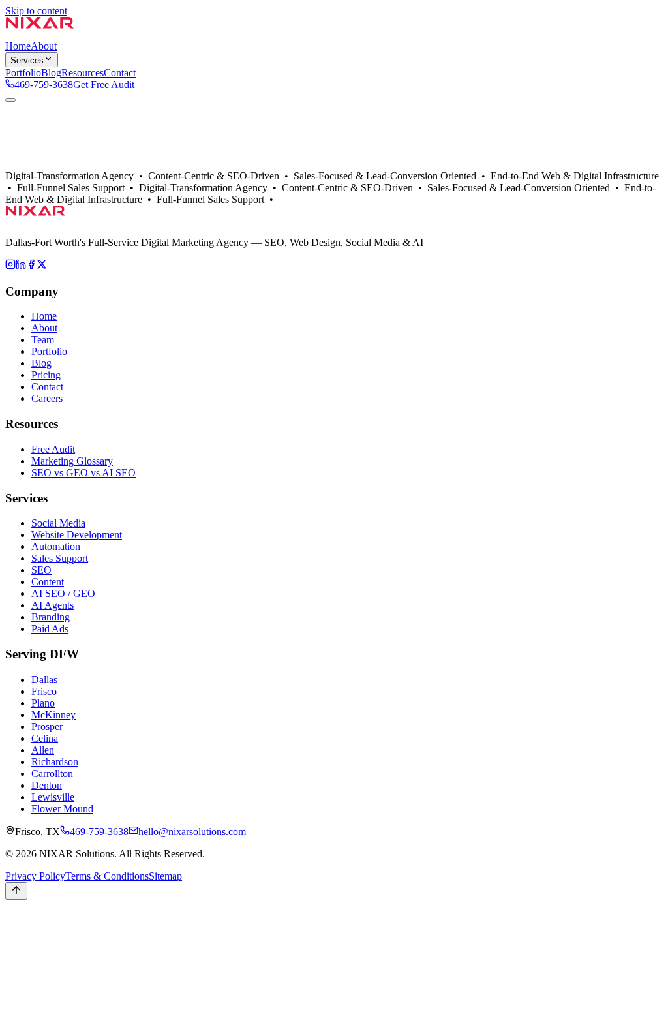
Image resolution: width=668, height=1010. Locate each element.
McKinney (53, 714)
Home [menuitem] (18, 46)
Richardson (54, 761)
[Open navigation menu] (10, 100)
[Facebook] (31, 265)
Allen (42, 750)
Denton (46, 785)
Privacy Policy (35, 875)
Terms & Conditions (107, 875)
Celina (44, 738)
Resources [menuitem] (82, 72)
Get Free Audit (103, 84)
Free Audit (53, 449)
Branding (50, 616)
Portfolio (75, 177)
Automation (55, 546)
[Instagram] (10, 265)
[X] (42, 265)
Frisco (44, 691)
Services (27, 60)
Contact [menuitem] (120, 72)
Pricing (46, 374)
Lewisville (52, 797)
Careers (47, 398)
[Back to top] (16, 891)
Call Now (25, 933)
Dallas (44, 177)
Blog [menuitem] (51, 72)
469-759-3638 (43, 84)
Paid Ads (49, 628)
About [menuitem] (44, 46)
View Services (95, 165)
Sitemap (165, 875)
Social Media (58, 522)
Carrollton (52, 773)
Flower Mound (62, 808)
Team (42, 339)
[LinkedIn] (21, 265)
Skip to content (36, 10)
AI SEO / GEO (63, 593)
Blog (41, 363)
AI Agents (52, 605)
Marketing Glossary (72, 461)
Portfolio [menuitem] (23, 72)
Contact (109, 177)
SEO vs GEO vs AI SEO (83, 472)
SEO (41, 569)
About (18, 177)
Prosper (47, 726)
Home (44, 316)
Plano (43, 703)
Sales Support (59, 558)
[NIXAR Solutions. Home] (39, 34)
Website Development (76, 534)
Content (47, 581)
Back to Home (35, 165)
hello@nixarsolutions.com (192, 831)
